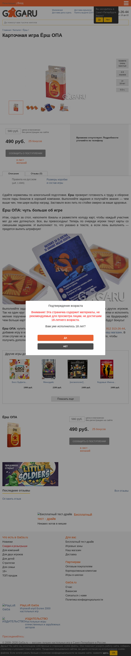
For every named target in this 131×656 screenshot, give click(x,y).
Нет (65, 346)
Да (65, 338)
